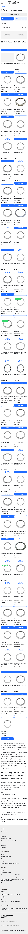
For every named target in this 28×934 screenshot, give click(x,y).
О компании (4, 831)
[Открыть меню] (2, 3)
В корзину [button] (7, 50)
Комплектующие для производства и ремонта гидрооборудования (13, 880)
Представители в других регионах (10, 863)
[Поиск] (26, 3)
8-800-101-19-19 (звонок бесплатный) (10, 901)
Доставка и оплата (6, 838)
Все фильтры (22, 19)
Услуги (3, 885)
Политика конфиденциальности (9, 921)
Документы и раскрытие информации (10, 840)
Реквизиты (4, 834)
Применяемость (8, 19)
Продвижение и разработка (8, 930)
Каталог (3, 870)
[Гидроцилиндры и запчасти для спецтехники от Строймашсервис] (14, 2)
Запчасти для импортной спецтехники (11, 877)
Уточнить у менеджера (20, 72)
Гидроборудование (6, 872)
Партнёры (3, 847)
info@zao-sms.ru (5, 897)
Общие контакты (5, 861)
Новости (3, 843)
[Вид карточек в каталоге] (22, 27)
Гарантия (3, 836)
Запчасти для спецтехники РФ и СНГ (10, 874)
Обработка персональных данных (10, 925)
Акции (2, 854)
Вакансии (3, 845)
